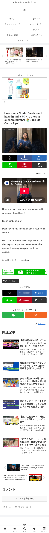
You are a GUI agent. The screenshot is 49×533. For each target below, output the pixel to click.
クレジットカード (11, 281)
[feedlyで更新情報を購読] (13, 315)
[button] (39, 165)
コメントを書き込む (24, 498)
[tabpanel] (14, 55)
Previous (2, 56)
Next (47, 56)
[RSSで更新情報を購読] (36, 315)
